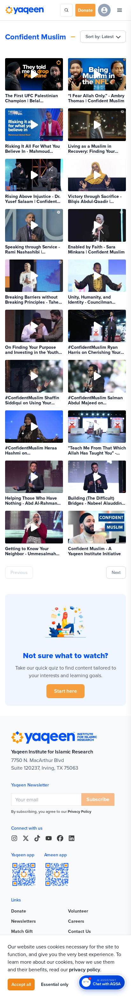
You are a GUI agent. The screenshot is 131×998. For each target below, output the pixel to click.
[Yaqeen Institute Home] (24, 10)
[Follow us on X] (26, 838)
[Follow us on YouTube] (48, 838)
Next (116, 572)
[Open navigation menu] (119, 10)
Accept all (21, 984)
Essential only (54, 984)
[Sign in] (104, 10)
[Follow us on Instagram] (14, 838)
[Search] (66, 10)
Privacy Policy (79, 811)
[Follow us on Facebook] (60, 838)
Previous (19, 572)
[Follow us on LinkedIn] (71, 838)
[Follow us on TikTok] (37, 838)
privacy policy (84, 969)
